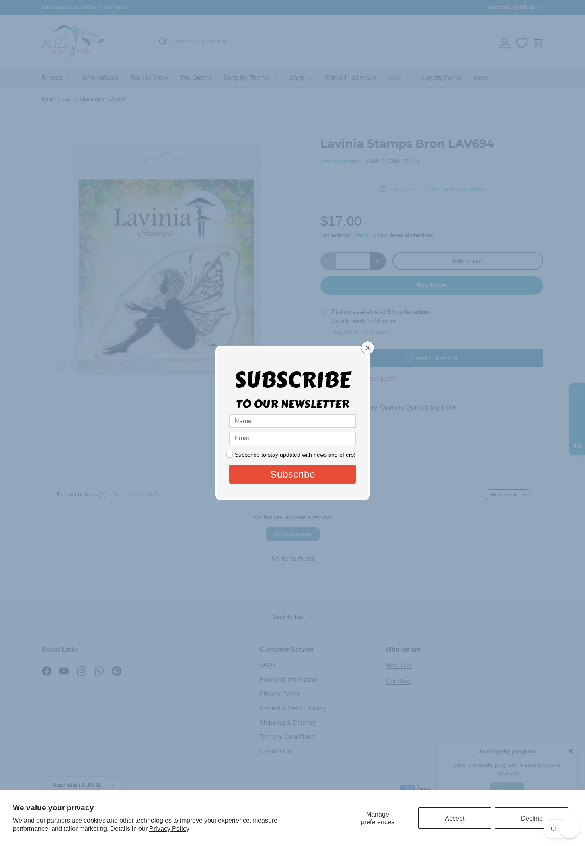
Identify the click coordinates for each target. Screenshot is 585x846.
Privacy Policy (169, 828)
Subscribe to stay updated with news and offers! (295, 454)
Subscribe (292, 474)
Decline (532, 818)
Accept (454, 818)
